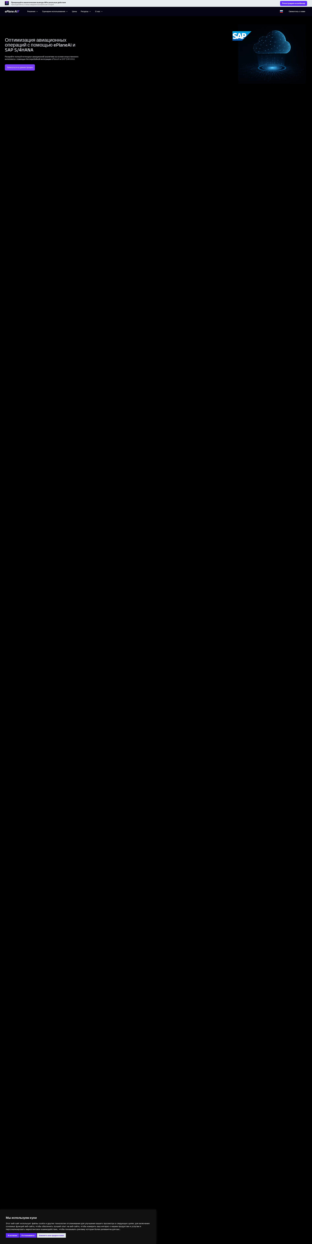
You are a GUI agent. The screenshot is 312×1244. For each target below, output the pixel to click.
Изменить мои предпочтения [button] (51, 1235)
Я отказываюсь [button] (28, 1235)
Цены (74, 11)
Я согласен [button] (12, 1235)
